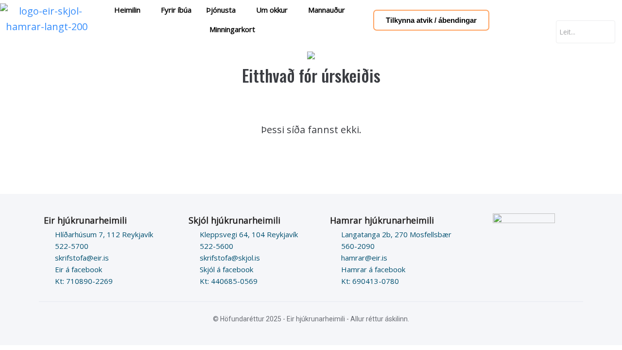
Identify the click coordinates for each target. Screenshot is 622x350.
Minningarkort (232, 29)
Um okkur (272, 10)
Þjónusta (221, 10)
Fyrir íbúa (176, 10)
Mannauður (326, 10)
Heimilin (127, 10)
